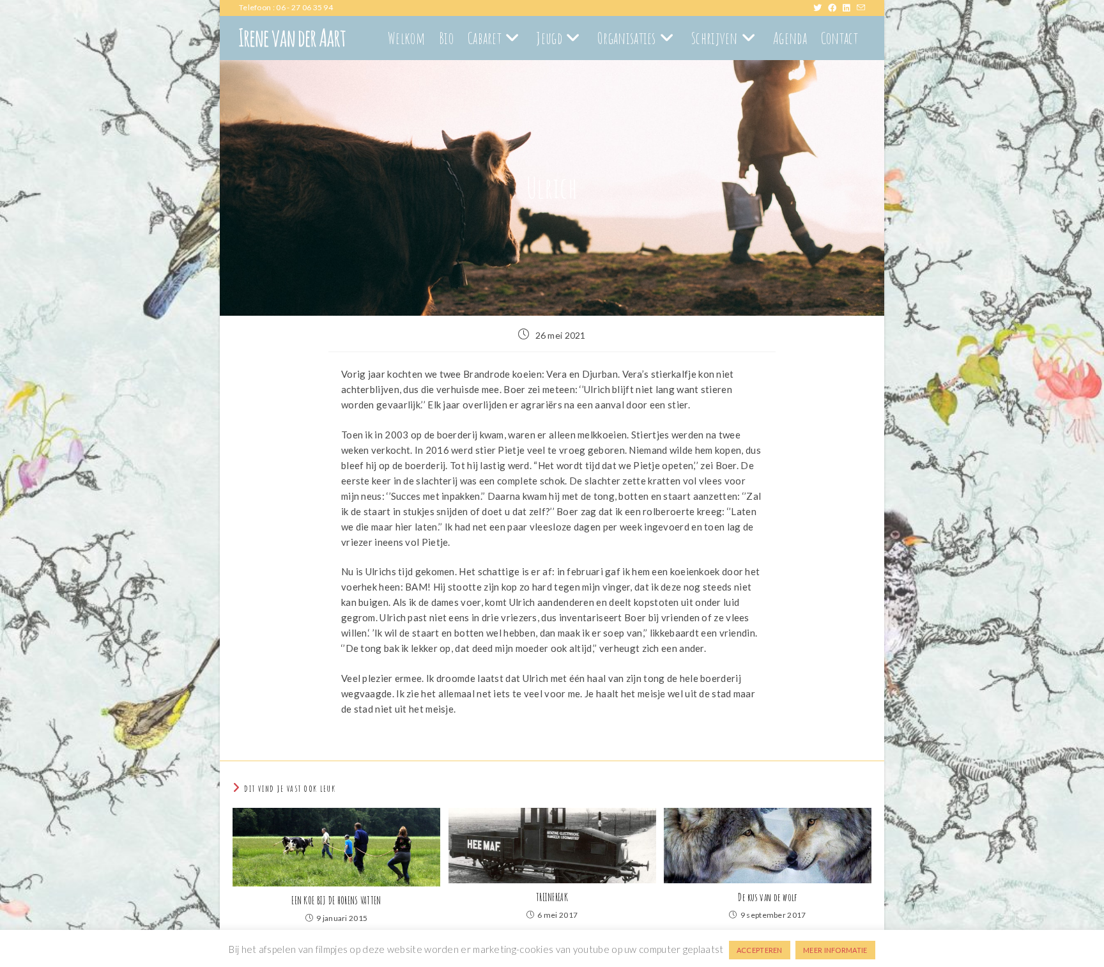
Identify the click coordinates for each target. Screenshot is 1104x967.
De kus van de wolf (767, 897)
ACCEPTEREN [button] (760, 950)
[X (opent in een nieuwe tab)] (820, 7)
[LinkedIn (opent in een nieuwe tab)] (849, 7)
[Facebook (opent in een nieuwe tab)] (835, 7)
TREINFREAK (552, 897)
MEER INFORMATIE (835, 950)
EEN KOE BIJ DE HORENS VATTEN (336, 900)
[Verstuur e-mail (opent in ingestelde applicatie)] (861, 7)
